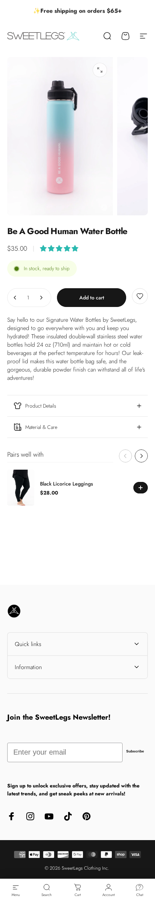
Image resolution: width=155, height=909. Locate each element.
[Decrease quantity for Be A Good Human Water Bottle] (15, 298)
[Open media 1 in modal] (100, 70)
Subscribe (135, 751)
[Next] (141, 455)
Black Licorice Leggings (66, 483)
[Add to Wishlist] (140, 296)
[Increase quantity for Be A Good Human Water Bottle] (41, 298)
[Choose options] (59, 248)
